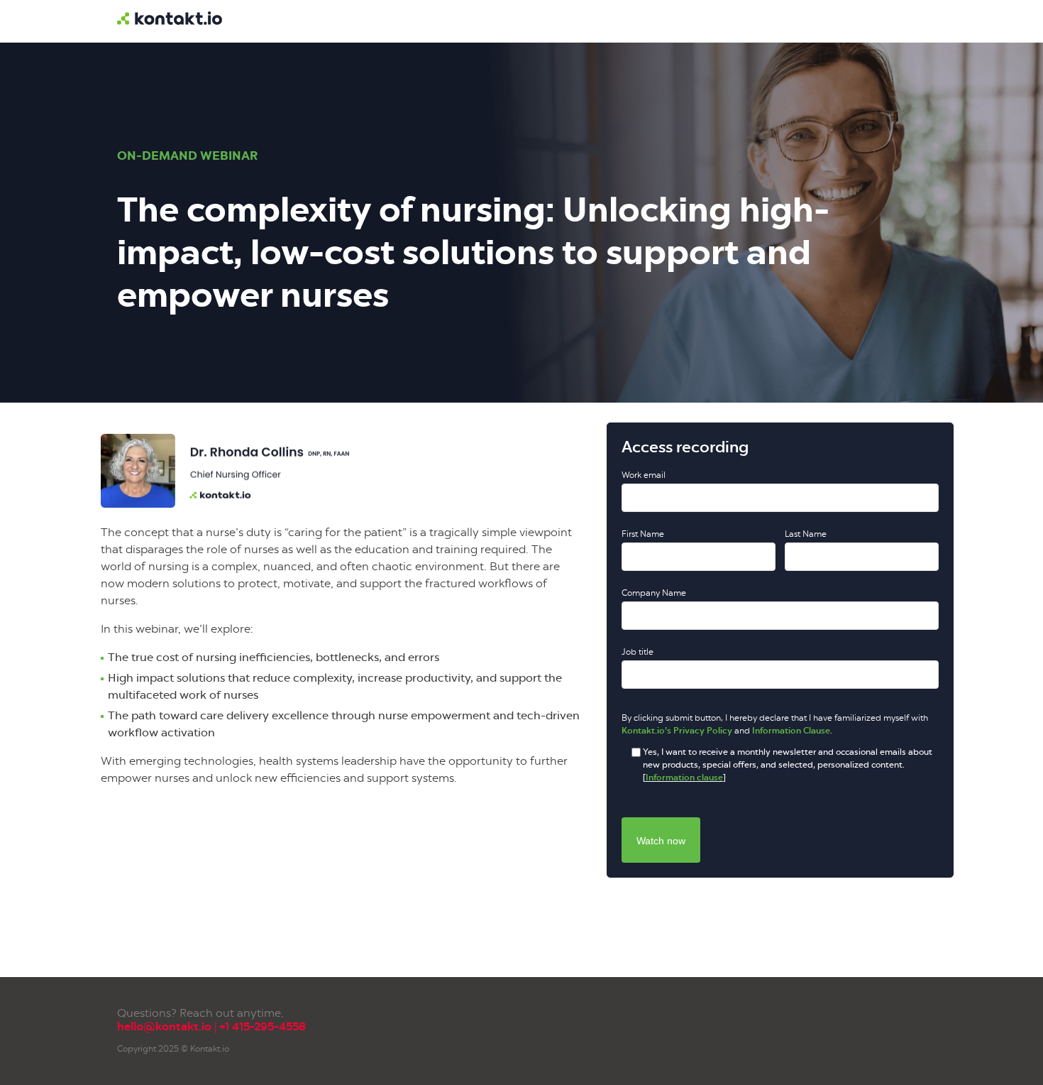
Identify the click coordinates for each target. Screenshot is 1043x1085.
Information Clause (791, 731)
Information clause (684, 778)
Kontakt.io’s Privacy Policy (677, 731)
